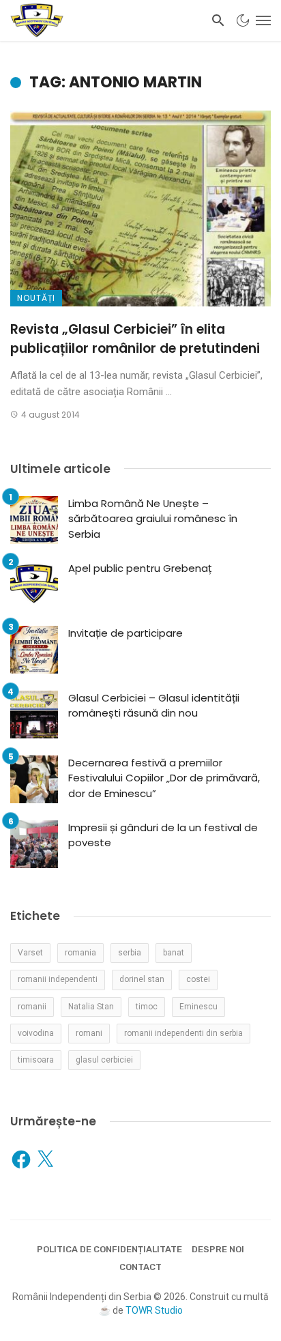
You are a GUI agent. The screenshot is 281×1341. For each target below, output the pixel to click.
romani (89, 1033)
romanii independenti (58, 979)
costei (198, 979)
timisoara (36, 1060)
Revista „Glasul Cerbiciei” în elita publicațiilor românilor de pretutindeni (135, 339)
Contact (140, 1267)
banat (173, 952)
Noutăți (36, 298)
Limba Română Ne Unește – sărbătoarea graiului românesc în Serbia (152, 518)
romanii (32, 1006)
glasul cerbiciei (104, 1060)
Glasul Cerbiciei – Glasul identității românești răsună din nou (153, 706)
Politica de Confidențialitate (109, 1249)
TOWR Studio (154, 1310)
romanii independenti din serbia (183, 1033)
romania (80, 952)
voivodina (36, 1033)
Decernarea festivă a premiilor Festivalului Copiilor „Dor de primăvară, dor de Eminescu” (164, 778)
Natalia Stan (91, 1006)
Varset (30, 952)
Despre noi (218, 1249)
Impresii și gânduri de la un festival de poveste (163, 835)
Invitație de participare (125, 633)
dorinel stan (141, 979)
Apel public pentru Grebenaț (139, 568)
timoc (147, 1006)
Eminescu (198, 1006)
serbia (129, 952)
